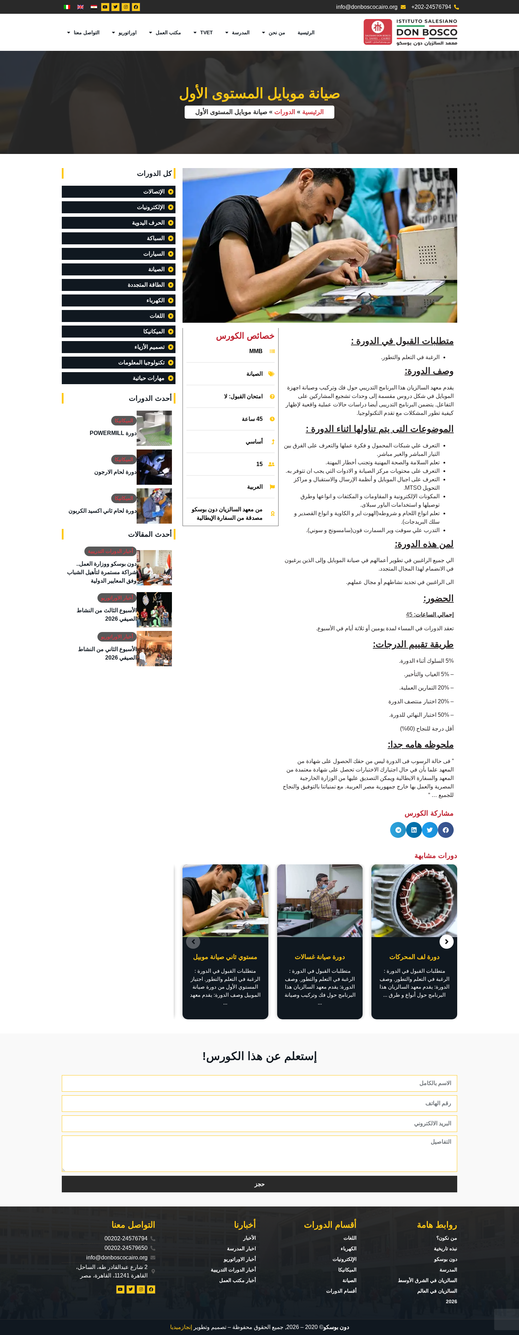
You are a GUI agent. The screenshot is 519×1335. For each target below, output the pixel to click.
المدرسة (241, 32)
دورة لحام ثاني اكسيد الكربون (102, 511)
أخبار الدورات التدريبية (110, 551)
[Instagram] (125, 7)
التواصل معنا (87, 32)
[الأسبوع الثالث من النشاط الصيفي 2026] (154, 609)
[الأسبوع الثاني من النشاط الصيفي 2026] (154, 648)
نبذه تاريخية (445, 1248)
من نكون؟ (446, 1238)
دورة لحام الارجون (115, 472)
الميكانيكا (124, 420)
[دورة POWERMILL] (154, 428)
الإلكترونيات (345, 1259)
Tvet (206, 32)
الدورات (284, 111)
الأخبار (249, 1238)
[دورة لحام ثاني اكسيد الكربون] (154, 506)
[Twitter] (115, 7)
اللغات (350, 1238)
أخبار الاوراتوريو (117, 598)
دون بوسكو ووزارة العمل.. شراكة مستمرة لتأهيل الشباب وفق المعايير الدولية (102, 572)
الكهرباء (349, 1248)
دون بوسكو (445, 1259)
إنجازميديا (181, 1327)
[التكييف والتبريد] (225, 900)
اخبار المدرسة (241, 1248)
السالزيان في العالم (437, 1291)
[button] (446, 830)
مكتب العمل (168, 32)
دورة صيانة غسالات (414, 956)
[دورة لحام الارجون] (154, 467)
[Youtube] (105, 7)
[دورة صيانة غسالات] (414, 900)
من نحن (277, 32)
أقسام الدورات (341, 1291)
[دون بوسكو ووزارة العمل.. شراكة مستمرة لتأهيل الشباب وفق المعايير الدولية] (154, 567)
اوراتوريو (128, 32)
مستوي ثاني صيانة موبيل (320, 956)
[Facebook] (136, 7)
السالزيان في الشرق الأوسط (427, 1280)
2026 (451, 1301)
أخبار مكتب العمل (237, 1280)
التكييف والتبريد (225, 956)
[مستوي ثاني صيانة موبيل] (320, 900)
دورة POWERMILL (113, 433)
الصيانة (254, 374)
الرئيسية (306, 32)
